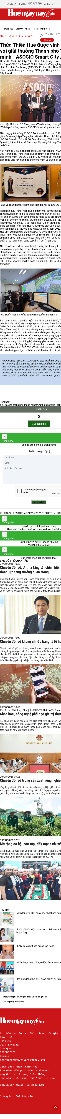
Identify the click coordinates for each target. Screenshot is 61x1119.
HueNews (47, 4)
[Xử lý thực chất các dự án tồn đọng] (7, 952)
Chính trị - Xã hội (23, 29)
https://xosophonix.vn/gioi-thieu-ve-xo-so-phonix (25, 997)
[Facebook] (35, 4)
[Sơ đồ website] (30, 4)
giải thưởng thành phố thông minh (18, 404)
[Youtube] (40, 4)
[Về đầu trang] (55, 1108)
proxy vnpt (14, 1002)
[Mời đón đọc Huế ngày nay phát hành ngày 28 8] (7, 919)
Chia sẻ (47, 40)
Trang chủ (8, 29)
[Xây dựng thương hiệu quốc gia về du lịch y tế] (7, 985)
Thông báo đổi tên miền (17, 1096)
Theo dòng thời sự (41, 29)
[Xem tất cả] (5, 14)
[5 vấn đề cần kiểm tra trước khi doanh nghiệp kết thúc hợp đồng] (7, 935)
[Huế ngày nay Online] (34, 14)
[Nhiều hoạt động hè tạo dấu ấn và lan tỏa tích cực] (7, 968)
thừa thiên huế (43, 404)
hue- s (54, 404)
